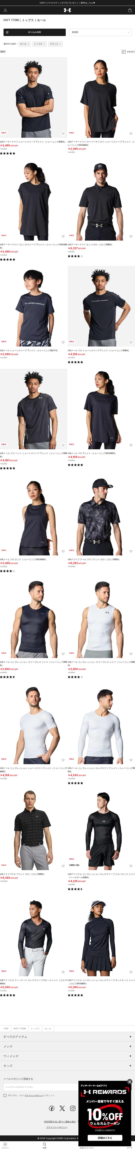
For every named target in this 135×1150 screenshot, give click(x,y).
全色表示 (131, 51)
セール (48, 1028)
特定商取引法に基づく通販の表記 (60, 1121)
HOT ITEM (20, 1028)
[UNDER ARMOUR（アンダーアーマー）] (67, 10)
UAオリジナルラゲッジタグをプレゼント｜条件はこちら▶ (67, 2)
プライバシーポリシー (34, 1095)
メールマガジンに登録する (18, 1078)
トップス (35, 1028)
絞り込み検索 (34, 32)
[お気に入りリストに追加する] (63, 133)
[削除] (28, 44)
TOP (6, 1028)
